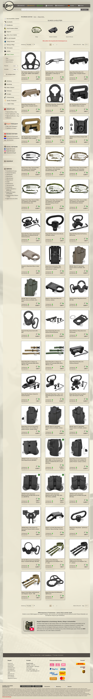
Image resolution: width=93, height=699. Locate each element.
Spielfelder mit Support (11, 128)
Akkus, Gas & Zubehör (12, 35)
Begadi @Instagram (10, 150)
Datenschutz (10, 666)
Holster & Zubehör (53, 36)
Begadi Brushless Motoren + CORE (12, 196)
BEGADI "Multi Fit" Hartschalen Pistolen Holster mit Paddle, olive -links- (30, 300)
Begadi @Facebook (10, 148)
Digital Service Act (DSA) (11, 198)
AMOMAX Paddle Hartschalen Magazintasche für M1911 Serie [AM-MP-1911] (78, 495)
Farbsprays (9, 90)
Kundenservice (9, 183)
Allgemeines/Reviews (12, 115)
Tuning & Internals (11, 41)
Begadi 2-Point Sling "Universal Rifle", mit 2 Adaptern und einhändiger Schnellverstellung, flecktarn (78, 201)
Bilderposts (8, 117)
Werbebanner (9, 187)
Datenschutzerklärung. (6, 696)
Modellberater (10, 25)
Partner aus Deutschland (12, 136)
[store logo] (9, 6)
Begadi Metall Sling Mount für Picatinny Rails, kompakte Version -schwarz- (78, 74)
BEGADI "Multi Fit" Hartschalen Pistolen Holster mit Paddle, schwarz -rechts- (78, 428)
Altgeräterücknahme (12, 678)
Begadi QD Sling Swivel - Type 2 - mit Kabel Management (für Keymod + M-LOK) (54, 395)
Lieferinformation (11, 667)
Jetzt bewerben (10, 140)
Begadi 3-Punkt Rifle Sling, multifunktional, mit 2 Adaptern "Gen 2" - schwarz (78, 561)
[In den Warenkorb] (39, 77)
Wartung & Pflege (10, 44)
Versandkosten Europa (11, 171)
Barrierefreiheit (11, 676)
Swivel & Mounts (69, 36)
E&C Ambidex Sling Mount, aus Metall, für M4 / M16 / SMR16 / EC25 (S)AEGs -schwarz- (30, 74)
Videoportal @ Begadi (11, 152)
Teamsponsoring (10, 185)
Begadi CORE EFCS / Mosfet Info (11, 189)
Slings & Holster (10, 54)
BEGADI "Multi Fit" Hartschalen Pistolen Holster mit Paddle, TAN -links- (77, 268)
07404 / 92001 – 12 (33, 669)
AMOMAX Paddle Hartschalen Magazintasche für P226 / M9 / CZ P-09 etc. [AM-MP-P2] (30, 495)
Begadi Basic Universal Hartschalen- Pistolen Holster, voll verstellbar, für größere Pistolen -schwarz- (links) (30, 428)
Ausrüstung (9, 84)
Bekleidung (9, 81)
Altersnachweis (9, 178)
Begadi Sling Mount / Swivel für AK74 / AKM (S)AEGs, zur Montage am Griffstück (54, 74)
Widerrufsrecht (9, 180)
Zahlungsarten (9, 174)
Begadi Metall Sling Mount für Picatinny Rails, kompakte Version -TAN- (30, 106)
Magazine (9, 31)
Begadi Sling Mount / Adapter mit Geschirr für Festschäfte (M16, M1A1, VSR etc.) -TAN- (30, 363)
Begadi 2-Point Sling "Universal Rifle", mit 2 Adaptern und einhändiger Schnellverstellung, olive (30, 201)
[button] (71, 5)
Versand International (11, 172)
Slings (36, 36)
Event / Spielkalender (12, 113)
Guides (8, 181)
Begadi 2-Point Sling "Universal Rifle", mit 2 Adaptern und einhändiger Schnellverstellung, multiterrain (78, 169)
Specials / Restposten (11, 100)
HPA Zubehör (10, 48)
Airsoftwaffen (9, 22)
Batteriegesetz (11, 675)
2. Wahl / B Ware (10, 103)
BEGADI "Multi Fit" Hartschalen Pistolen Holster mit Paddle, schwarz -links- (54, 428)
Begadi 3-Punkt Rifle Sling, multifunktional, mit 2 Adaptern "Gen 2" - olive (54, 561)
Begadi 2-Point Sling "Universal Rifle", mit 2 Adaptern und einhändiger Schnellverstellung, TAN (54, 169)
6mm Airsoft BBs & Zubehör (13, 18)
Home (35, 16)
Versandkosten (48, 655)
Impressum (10, 663)
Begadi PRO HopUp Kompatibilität (10, 193)
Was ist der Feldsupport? (11, 126)
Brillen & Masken (10, 87)
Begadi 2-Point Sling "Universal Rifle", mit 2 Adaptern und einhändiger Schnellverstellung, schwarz (30, 169)
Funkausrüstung (10, 97)
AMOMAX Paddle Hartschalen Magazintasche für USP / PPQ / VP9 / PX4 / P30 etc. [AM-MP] (54, 495)
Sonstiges (9, 94)
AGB (9, 672)
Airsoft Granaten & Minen (12, 28)
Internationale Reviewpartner (13, 138)
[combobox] (50, 10)
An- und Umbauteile (11, 38)
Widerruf (9, 161)
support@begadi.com (34, 670)
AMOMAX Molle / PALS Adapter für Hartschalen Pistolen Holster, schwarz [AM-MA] (30, 529)
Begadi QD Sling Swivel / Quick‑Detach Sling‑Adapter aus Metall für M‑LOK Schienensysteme (31, 235)
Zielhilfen (9, 51)
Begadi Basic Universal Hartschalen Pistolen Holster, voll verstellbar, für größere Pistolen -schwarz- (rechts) (78, 460)
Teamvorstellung (11, 111)
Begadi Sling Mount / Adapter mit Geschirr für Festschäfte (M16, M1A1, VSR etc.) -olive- (54, 363)
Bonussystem (9, 176)
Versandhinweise (11, 670)
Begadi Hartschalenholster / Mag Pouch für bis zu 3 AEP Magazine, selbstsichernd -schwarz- (53, 268)
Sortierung (23, 44)
